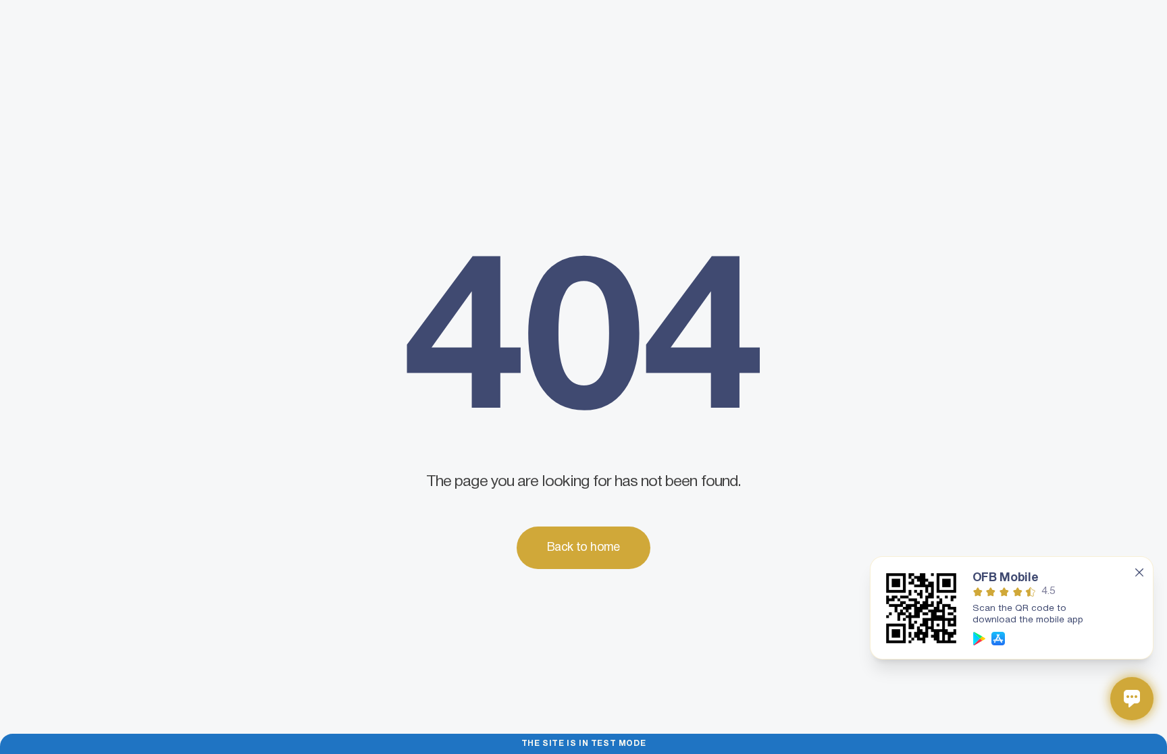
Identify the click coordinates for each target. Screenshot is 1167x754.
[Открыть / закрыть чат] (1131, 698)
